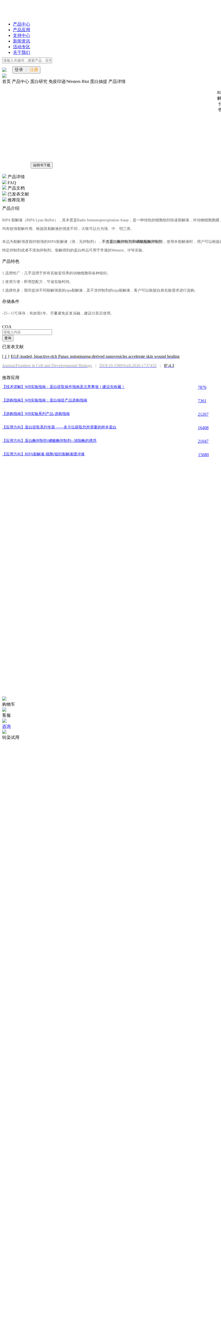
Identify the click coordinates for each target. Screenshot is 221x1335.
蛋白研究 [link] (39, 81)
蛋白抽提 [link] (99, 81)
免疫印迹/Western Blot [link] (69, 81)
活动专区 (21, 46)
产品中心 (21, 24)
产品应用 (21, 29)
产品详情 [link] (117, 81)
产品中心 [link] (21, 81)
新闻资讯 (21, 41)
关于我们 (21, 52)
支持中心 (21, 35)
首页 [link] (7, 81)
